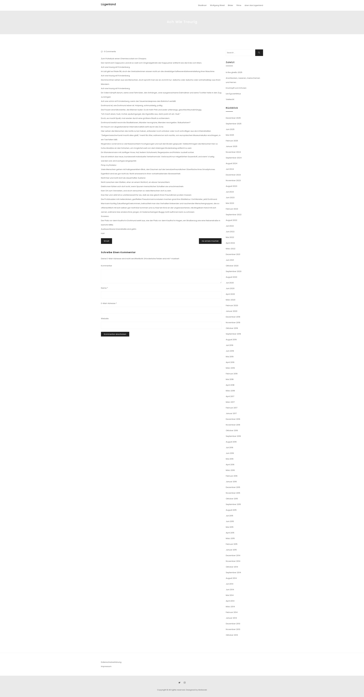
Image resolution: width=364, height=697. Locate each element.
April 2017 (230, 396)
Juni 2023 (230, 197)
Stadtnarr (202, 5)
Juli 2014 (229, 584)
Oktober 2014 (232, 566)
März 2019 (230, 368)
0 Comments (110, 51)
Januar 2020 (231, 311)
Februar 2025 (232, 140)
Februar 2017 (231, 407)
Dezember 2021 (233, 254)
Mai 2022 (230, 237)
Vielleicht (230, 99)
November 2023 (233, 180)
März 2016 (230, 470)
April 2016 (230, 464)
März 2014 (230, 606)
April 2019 (230, 362)
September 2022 (233, 214)
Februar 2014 (232, 612)
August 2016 (231, 441)
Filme (238, 5)
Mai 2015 (229, 527)
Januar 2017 (231, 413)
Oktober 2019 (232, 328)
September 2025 (233, 123)
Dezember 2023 (233, 174)
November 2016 (233, 424)
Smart (106, 241)
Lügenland (108, 4)
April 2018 (230, 385)
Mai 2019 (229, 356)
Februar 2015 (231, 544)
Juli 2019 (229, 345)
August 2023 (231, 186)
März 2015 (230, 538)
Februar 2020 (232, 305)
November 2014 (233, 561)
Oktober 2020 (232, 265)
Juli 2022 (230, 226)
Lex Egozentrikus (233, 93)
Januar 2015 (231, 549)
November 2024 (233, 152)
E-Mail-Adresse (109, 303)
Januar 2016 (231, 481)
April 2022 (230, 243)
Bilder (230, 5)
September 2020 (233, 271)
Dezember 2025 (233, 118)
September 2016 (233, 436)
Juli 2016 (229, 447)
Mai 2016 (229, 459)
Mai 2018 (229, 379)
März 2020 (230, 299)
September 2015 (233, 504)
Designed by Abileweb (196, 689)
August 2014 (231, 578)
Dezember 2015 (233, 487)
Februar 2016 (231, 476)
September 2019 (233, 334)
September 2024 (234, 157)
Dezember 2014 (233, 555)
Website (105, 318)
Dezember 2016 (233, 419)
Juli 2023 (230, 191)
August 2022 (231, 220)
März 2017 (230, 402)
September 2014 (233, 572)
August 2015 (231, 510)
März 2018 (230, 390)
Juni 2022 (230, 231)
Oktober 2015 (232, 498)
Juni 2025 (230, 129)
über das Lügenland (254, 5)
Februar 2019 (231, 373)
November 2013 (233, 629)
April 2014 (230, 601)
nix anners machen (210, 241)
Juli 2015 (229, 515)
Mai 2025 (230, 135)
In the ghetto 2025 (234, 72)
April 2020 (230, 294)
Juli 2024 (230, 169)
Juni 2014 (230, 589)
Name (104, 288)
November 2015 (233, 493)
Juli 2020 (230, 282)
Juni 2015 (230, 521)
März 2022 (230, 248)
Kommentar (106, 265)
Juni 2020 (230, 288)
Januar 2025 (231, 146)
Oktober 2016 (232, 430)
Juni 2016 (230, 453)
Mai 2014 (230, 595)
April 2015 (230, 532)
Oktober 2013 (232, 635)
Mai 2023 (230, 203)
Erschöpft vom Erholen (236, 88)
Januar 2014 (231, 618)
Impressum (106, 666)
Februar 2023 (232, 209)
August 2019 (231, 339)
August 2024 (231, 163)
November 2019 (233, 322)
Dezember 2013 (233, 623)
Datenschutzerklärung (111, 662)
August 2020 (231, 277)
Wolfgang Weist (217, 5)
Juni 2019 (230, 351)
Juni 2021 (230, 260)
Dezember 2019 (233, 316)
